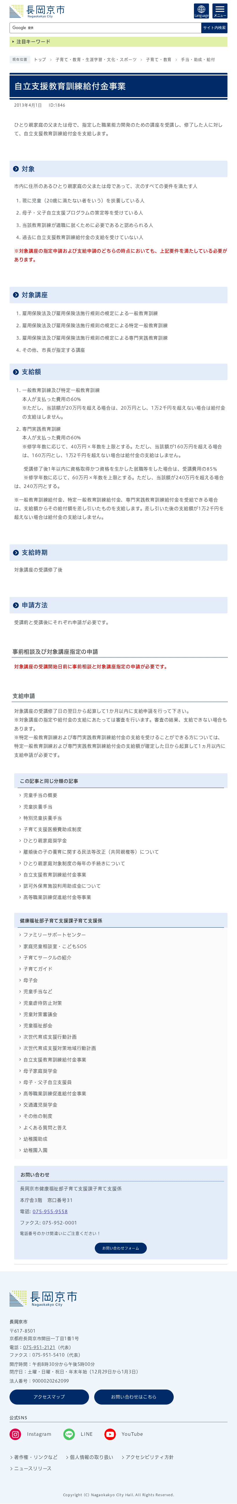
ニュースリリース (33, 1468)
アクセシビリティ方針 (150, 1457)
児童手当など (38, 991)
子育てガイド (38, 969)
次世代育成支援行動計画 (50, 1037)
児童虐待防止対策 (42, 1003)
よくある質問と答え (45, 1127)
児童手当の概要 (40, 795)
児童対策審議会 (40, 1014)
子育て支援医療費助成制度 (52, 829)
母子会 (30, 980)
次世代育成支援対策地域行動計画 (59, 1048)
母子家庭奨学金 (40, 1071)
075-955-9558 (50, 1211)
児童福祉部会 (38, 1025)
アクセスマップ (49, 1397)
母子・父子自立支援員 (47, 1082)
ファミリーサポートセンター (54, 935)
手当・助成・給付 (198, 60)
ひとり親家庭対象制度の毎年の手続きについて (74, 863)
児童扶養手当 (38, 806)
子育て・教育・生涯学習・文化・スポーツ (96, 60)
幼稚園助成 (35, 1139)
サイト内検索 (214, 27)
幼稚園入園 (35, 1150)
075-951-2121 (39, 1347)
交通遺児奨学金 (40, 1104)
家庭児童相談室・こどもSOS (55, 946)
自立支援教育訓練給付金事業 (54, 874)
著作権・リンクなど (36, 1457)
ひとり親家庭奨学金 (45, 840)
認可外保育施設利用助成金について (62, 886)
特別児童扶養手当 (42, 818)
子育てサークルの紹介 (47, 957)
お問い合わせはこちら (134, 1397)
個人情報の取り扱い (92, 1457)
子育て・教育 (159, 60)
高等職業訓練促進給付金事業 (54, 1093)
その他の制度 (38, 1116)
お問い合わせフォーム (120, 1248)
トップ (40, 60)
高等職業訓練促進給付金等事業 (57, 897)
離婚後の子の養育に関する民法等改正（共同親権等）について (91, 852)
